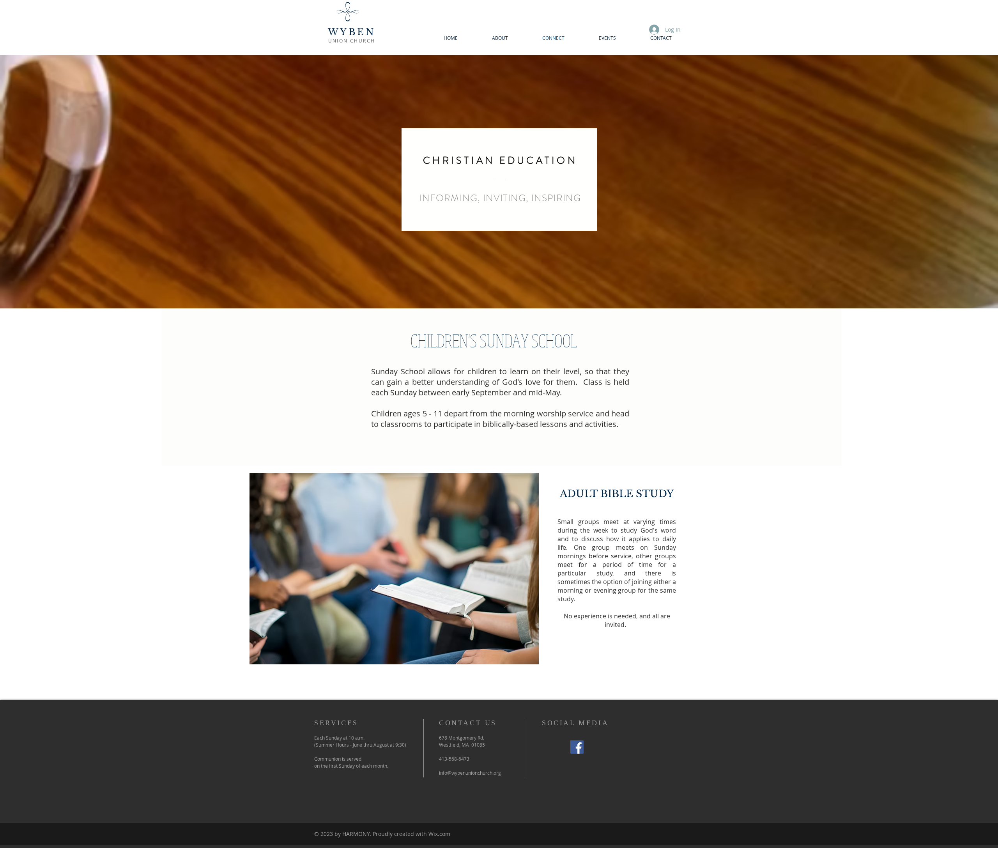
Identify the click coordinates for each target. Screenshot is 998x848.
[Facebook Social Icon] (577, 747)
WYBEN (352, 32)
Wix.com (439, 833)
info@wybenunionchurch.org (470, 773)
